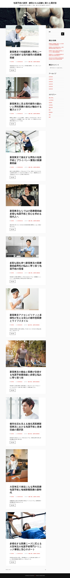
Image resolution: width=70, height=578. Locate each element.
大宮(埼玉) (38, 496)
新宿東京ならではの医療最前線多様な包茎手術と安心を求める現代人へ (26, 213)
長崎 (49, 114)
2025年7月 (51, 79)
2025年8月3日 (19, 433)
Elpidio (12, 61)
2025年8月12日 (20, 272)
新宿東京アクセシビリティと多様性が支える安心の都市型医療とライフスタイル (26, 317)
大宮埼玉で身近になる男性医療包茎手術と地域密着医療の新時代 (26, 489)
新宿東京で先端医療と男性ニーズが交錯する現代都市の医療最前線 (26, 54)
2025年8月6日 (19, 381)
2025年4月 (51, 86)
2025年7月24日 (20, 496)
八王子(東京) (51, 100)
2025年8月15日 (20, 220)
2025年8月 (51, 76)
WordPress (32, 575)
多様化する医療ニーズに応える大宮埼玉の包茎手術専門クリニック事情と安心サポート (26, 546)
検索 (49, 31)
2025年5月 (51, 83)
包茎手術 (34, 61)
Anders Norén (42, 575)
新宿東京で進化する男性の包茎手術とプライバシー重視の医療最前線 (26, 160)
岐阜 (49, 109)
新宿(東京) (38, 61)
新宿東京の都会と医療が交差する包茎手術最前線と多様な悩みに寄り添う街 (26, 374)
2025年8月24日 (20, 61)
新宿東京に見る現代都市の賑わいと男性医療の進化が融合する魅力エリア (26, 106)
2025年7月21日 (20, 553)
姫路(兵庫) (51, 107)
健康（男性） (31, 61)
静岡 (49, 117)
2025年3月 (51, 88)
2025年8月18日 (20, 167)
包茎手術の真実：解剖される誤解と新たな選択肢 (35, 3)
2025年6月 (51, 81)
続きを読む (12, 70)
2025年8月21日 (20, 113)
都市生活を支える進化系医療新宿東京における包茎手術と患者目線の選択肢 (26, 426)
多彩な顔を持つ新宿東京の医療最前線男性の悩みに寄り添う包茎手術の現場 (26, 265)
